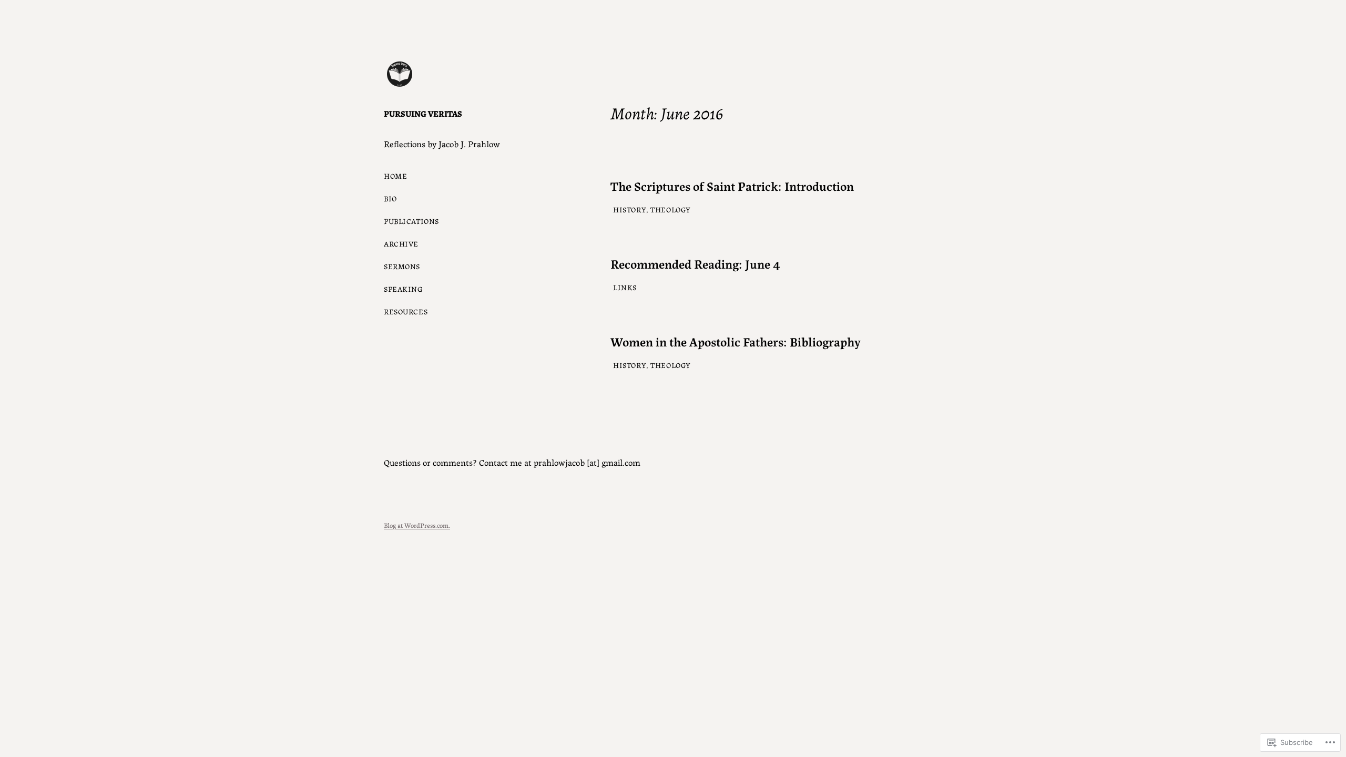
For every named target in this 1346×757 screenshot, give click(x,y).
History (629, 209)
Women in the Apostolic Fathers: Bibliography (735, 341)
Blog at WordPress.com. (417, 525)
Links (625, 287)
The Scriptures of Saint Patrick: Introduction (732, 186)
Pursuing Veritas (423, 113)
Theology (670, 209)
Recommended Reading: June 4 (695, 264)
